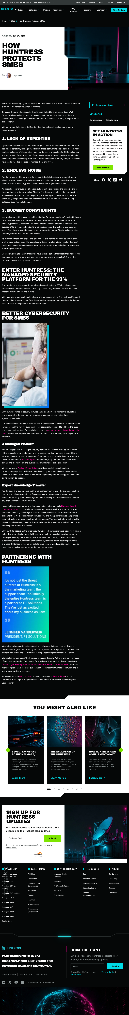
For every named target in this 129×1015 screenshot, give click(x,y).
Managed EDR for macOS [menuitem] (9, 887)
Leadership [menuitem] (113, 878)
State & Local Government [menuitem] (33, 910)
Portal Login (80, 2)
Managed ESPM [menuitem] (8, 916)
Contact (110, 2)
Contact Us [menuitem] (113, 892)
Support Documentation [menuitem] (89, 893)
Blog (101, 2)
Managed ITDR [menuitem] (8, 898)
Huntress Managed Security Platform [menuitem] (9, 875)
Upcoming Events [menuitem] (89, 888)
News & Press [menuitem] (114, 883)
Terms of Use (41, 974)
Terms (40, 856)
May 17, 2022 (19, 36)
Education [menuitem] (32, 890)
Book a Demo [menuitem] (7, 921)
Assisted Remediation (28, 468)
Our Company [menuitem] (114, 874)
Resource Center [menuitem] (89, 878)
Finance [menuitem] (31, 895)
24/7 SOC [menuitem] (57, 890)
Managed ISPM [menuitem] (8, 912)
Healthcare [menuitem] (32, 900)
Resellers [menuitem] (57, 881)
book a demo (59, 676)
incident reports (29, 459)
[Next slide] (121, 750)
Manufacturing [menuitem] (33, 904)
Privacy (36, 856)
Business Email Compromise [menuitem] (34, 884)
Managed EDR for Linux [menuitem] (11, 893)
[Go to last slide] (8, 750)
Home (5, 21)
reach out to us (26, 676)
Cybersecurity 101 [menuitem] (90, 883)
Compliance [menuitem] (32, 878)
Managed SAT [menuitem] (7, 907)
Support (92, 2)
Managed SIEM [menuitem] (8, 902)
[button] (119, 10)
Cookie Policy (25, 974)
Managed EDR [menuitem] (7, 881)
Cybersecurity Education (103, 119)
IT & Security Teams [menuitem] (61, 886)
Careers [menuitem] (112, 888)
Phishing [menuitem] (31, 874)
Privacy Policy (11, 847)
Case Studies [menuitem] (59, 895)
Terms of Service (43, 845)
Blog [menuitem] (84, 874)
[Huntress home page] (31, 948)
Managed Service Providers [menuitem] (60, 875)
